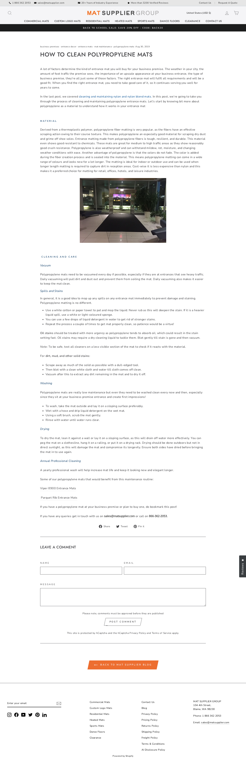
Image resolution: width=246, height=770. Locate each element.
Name (44, 563)
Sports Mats (146, 21)
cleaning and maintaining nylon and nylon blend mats (115, 97)
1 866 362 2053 (21, 2)
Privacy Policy (137, 633)
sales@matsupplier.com (51, 2)
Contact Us (205, 2)
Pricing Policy (150, 720)
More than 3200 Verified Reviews (149, 2)
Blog (144, 708)
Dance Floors (170, 21)
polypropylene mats (124, 46)
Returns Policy (150, 726)
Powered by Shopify (123, 756)
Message (48, 584)
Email (129, 563)
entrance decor (68, 46)
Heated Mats (123, 21)
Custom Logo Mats (67, 21)
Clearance (192, 21)
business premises (49, 46)
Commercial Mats (36, 21)
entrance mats (85, 46)
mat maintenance (103, 46)
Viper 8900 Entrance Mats (58, 488)
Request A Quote (227, 2)
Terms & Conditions (153, 744)
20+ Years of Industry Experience (99, 2)
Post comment (123, 621)
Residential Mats (97, 21)
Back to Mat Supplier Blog (125, 664)
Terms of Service (161, 633)
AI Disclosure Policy (153, 749)
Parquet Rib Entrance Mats (58, 498)
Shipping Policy (151, 731)
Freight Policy (150, 737)
